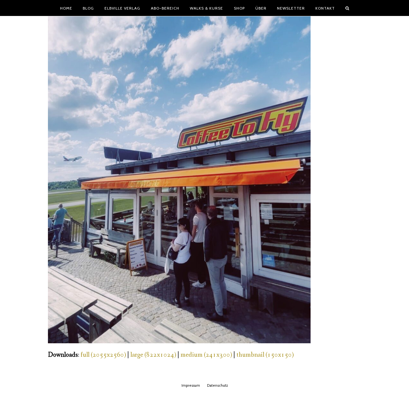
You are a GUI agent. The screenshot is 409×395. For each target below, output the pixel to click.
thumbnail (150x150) (265, 355)
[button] (347, 8)
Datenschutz (217, 385)
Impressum (190, 385)
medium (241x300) (206, 355)
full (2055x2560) (103, 355)
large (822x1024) (153, 355)
